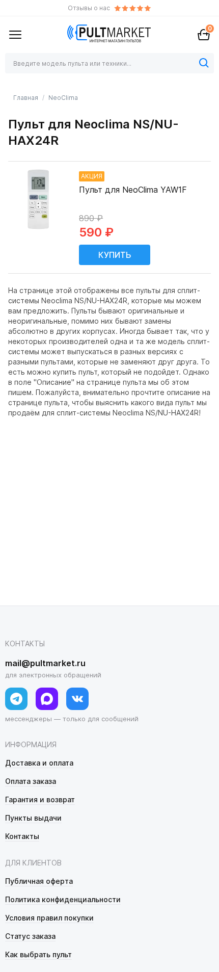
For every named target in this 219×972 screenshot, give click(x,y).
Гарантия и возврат (40, 799)
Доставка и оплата (39, 762)
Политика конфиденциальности (63, 899)
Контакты (22, 836)
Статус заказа (30, 936)
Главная (25, 97)
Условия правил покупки (49, 917)
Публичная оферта (39, 881)
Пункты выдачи (33, 817)
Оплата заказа (30, 781)
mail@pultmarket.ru (45, 663)
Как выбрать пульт (38, 954)
